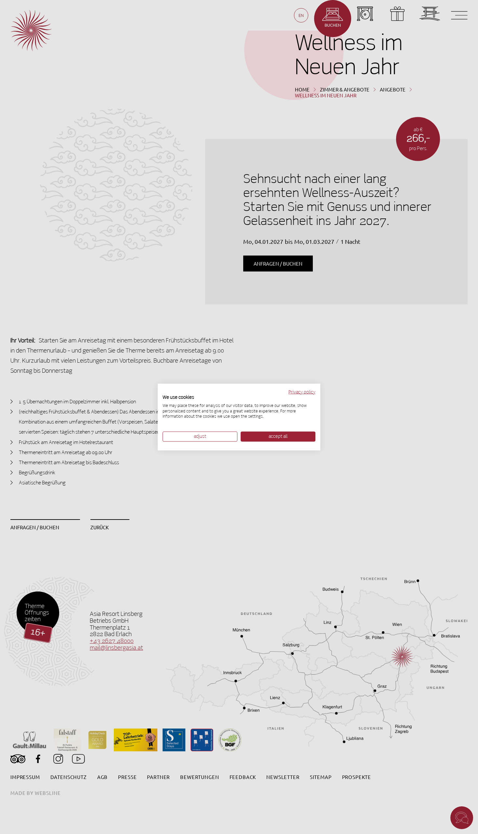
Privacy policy (301, 392)
